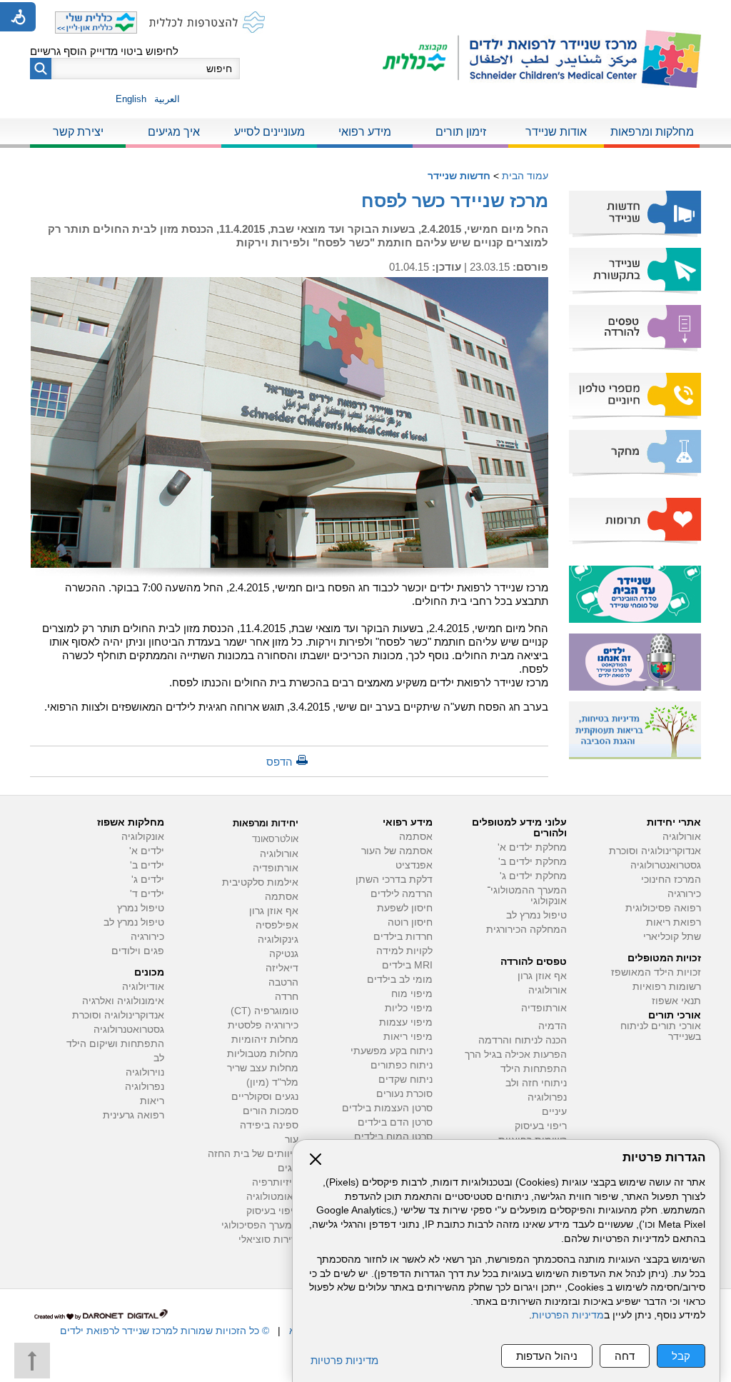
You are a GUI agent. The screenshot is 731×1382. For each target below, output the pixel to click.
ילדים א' (146, 851)
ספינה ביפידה (269, 1125)
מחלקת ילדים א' (532, 847)
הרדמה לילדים (401, 893)
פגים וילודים (137, 951)
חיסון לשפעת (405, 908)
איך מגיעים (174, 132)
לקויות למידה (404, 951)
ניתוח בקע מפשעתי (392, 1051)
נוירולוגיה (145, 1072)
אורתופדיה (544, 1008)
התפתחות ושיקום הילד (115, 1043)
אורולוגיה (681, 836)
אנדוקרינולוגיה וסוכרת (118, 1015)
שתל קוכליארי (672, 936)
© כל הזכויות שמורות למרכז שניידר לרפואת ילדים (164, 1330)
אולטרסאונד (275, 838)
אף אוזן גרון (542, 976)
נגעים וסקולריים (264, 1096)
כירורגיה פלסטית (263, 1025)
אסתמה (416, 836)
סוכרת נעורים (404, 1093)
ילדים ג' (147, 879)
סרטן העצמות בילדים (387, 1108)
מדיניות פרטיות (344, 1360)
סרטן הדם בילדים (395, 1122)
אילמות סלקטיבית (260, 882)
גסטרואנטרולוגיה (665, 865)
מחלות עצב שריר (262, 1068)
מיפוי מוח (412, 993)
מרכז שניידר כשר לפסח (454, 201)
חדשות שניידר (459, 175)
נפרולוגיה (547, 1097)
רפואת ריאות (673, 922)
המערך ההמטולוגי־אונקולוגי (527, 895)
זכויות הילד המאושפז (656, 972)
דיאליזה (282, 968)
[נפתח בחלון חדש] (421, 59)
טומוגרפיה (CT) (264, 1011)
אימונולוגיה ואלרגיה (123, 1001)
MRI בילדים (407, 965)
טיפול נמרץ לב (536, 915)
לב (158, 1058)
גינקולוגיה (278, 939)
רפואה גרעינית (133, 1115)
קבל (681, 1356)
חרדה (286, 996)
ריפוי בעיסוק (541, 1126)
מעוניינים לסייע (269, 132)
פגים (288, 1168)
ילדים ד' (147, 893)
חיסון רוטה (410, 922)
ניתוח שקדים (405, 1079)
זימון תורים (460, 132)
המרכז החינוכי (671, 879)
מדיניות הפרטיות (568, 1315)
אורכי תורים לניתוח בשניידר (660, 1031)
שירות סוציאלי (268, 1239)
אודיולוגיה (143, 986)
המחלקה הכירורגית (526, 929)
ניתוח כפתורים (401, 1065)
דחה (625, 1356)
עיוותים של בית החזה (253, 1153)
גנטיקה (283, 953)
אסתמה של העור (397, 851)
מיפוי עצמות (406, 1022)
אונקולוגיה (142, 836)
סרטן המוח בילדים (393, 1136)
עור (291, 1139)
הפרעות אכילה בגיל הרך (516, 1054)
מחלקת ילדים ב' (532, 861)
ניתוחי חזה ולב (536, 1083)
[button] (40, 68)
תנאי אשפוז (676, 1001)
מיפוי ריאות (408, 1036)
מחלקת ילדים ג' (533, 876)
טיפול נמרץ (140, 908)
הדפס (279, 762)
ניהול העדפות (547, 1356)
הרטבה (283, 982)
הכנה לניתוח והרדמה (522, 1040)
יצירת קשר (78, 132)
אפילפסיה (277, 925)
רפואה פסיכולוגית (663, 908)
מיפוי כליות (409, 1008)
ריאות (152, 1101)
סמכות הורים (270, 1111)
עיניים (554, 1111)
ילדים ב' (147, 865)
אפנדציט (414, 865)
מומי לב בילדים (400, 979)
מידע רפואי (364, 132)
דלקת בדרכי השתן (394, 879)
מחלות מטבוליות (262, 1053)
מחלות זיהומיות (264, 1039)
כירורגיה (684, 893)
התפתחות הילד (533, 1068)
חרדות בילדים (403, 936)
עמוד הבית (525, 175)
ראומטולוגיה (272, 1196)
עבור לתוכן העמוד (366, 14)
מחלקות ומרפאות (652, 132)
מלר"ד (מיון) (272, 1082)
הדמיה (552, 1026)
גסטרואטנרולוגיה (129, 1029)
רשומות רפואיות (666, 986)
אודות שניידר (556, 132)
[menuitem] (652, 133)
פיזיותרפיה (275, 1182)
